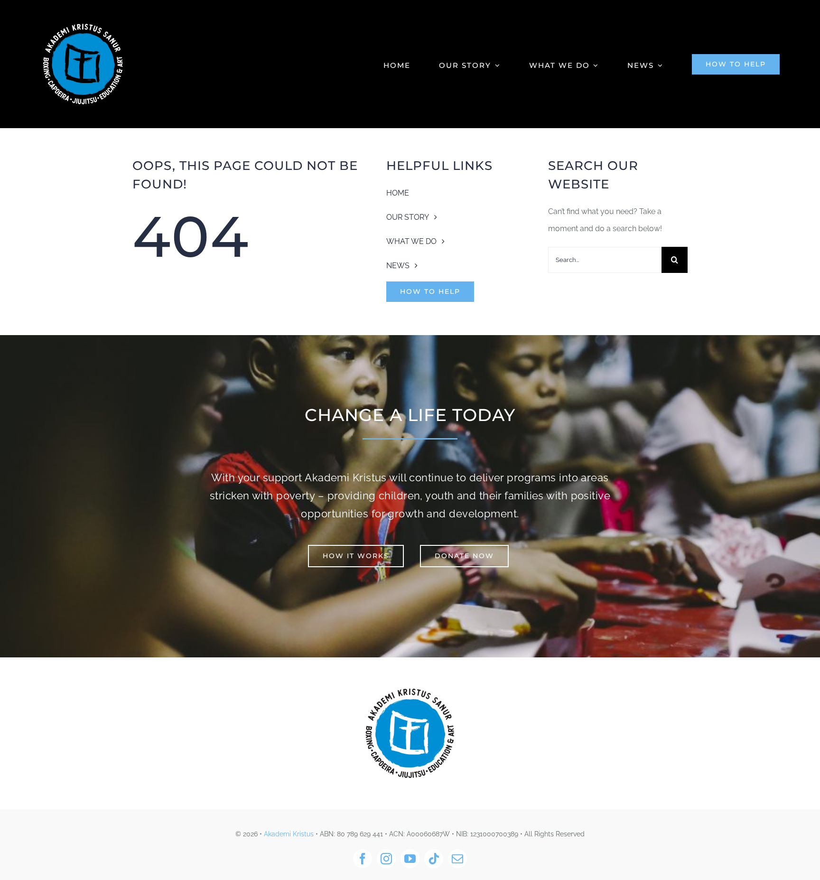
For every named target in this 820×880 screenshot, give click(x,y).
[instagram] (386, 858)
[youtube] (410, 858)
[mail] (457, 858)
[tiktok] (433, 858)
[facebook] (362, 858)
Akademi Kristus (289, 834)
